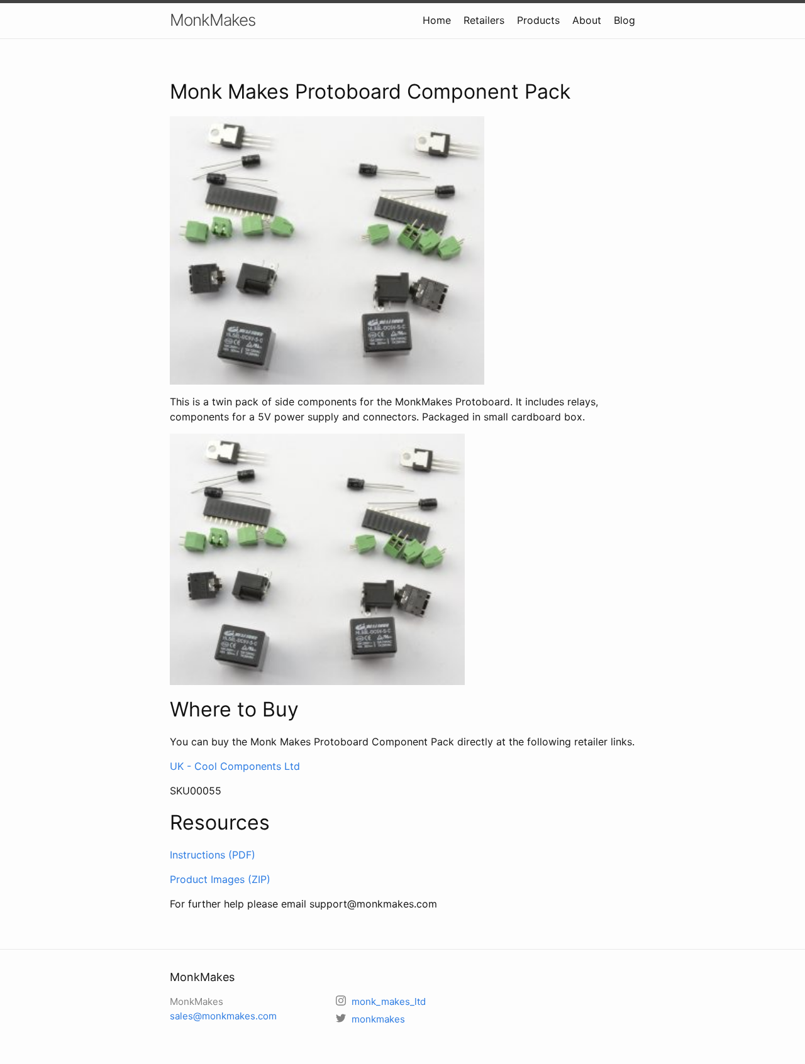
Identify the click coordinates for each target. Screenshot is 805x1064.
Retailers (484, 20)
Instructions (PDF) (212, 854)
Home (437, 20)
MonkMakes (212, 20)
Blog (624, 20)
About (586, 20)
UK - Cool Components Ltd (235, 766)
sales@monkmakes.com (223, 1016)
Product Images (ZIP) (220, 879)
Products (538, 20)
